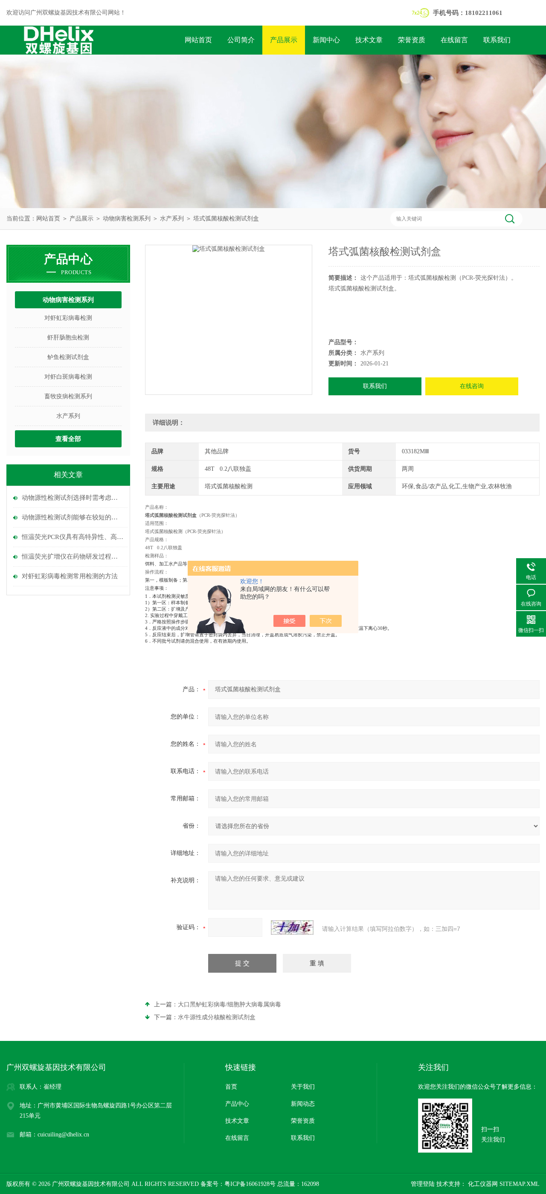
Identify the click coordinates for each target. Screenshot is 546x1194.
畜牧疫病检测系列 (68, 396)
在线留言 (454, 39)
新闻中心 (326, 39)
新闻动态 (303, 1104)
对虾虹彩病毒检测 (68, 318)
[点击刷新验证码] (292, 927)
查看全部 (68, 438)
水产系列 (172, 218)
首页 (231, 1087)
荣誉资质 (411, 39)
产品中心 (237, 1104)
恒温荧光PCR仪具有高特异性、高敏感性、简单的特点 (72, 536)
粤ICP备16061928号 (250, 1184)
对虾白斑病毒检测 (68, 377)
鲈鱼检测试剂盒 (68, 357)
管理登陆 (423, 1184)
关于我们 (303, 1087)
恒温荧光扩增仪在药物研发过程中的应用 (72, 556)
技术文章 (369, 39)
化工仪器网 (482, 1184)
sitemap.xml (520, 1184)
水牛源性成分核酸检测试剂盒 (217, 1017)
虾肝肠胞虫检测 (68, 337)
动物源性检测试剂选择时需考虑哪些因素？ (72, 497)
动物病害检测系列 (127, 218)
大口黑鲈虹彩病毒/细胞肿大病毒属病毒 (229, 1004)
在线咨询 (472, 386)
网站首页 (198, 39)
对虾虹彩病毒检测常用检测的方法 (70, 576)
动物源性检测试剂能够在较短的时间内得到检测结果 (72, 517)
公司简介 (241, 39)
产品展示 (283, 39)
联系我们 (497, 39)
